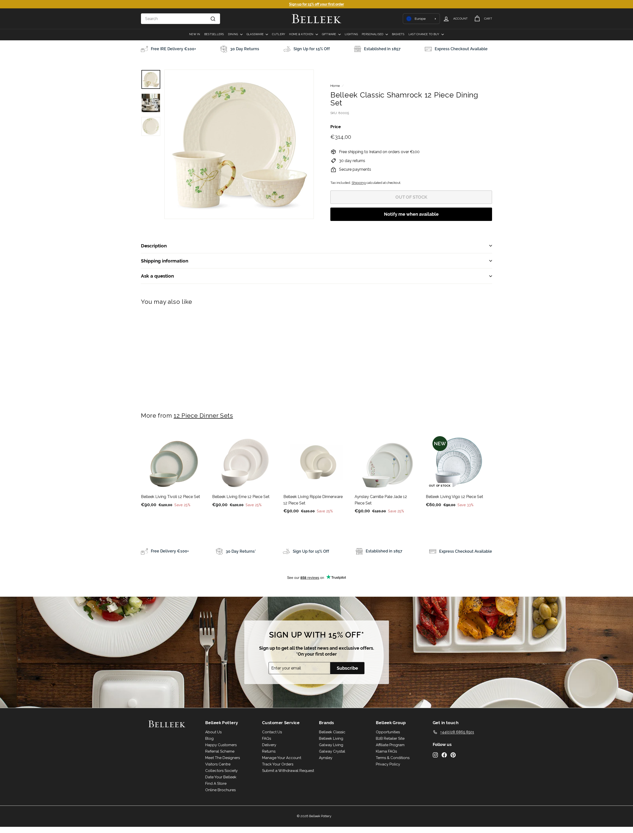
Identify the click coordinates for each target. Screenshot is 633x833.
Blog (209, 738)
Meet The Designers (222, 758)
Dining (233, 34)
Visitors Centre (217, 764)
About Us (213, 732)
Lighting (351, 34)
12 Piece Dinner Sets (203, 415)
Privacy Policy (388, 764)
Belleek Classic (332, 732)
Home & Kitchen (301, 34)
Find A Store (215, 783)
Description (154, 245)
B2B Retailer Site (390, 738)
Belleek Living (331, 738)
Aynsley (325, 758)
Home (335, 86)
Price (335, 126)
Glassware (256, 34)
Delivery (269, 745)
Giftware (329, 34)
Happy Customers (221, 745)
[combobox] (180, 18)
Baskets (398, 34)
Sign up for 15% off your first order (316, 4)
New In (194, 34)
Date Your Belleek (220, 777)
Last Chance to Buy (424, 34)
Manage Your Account (281, 758)
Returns (268, 751)
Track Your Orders (277, 764)
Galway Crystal (332, 751)
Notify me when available (411, 214)
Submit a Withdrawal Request (288, 770)
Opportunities (388, 732)
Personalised (373, 34)
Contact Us (272, 732)
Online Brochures (220, 790)
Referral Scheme (219, 751)
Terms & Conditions (392, 758)
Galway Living (331, 745)
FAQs (266, 738)
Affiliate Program (390, 745)
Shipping (359, 183)
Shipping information (164, 260)
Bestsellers (214, 34)
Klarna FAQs (386, 751)
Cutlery (278, 34)
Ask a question (157, 276)
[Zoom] (239, 144)
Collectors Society (221, 770)
